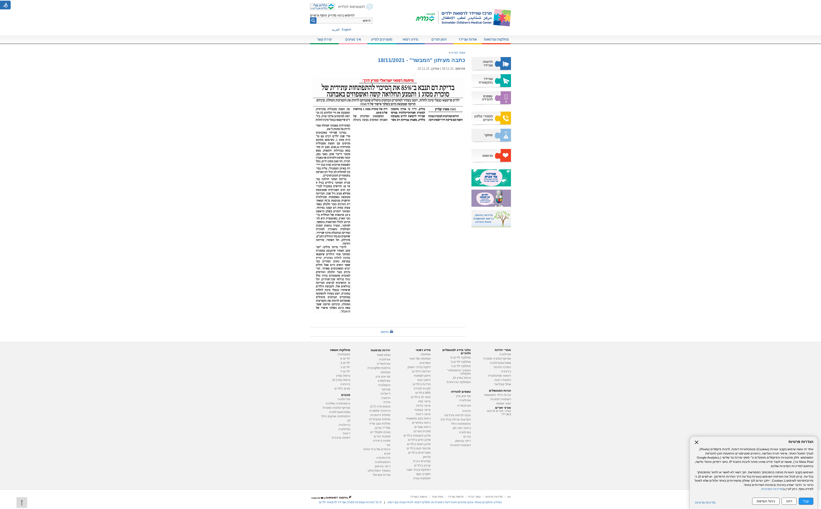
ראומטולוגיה (382, 462)
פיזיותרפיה (383, 457)
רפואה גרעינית (341, 437)
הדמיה (466, 411)
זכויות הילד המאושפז (497, 395)
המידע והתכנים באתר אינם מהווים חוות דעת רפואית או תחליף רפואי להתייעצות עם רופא (445, 502)
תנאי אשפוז (503, 403)
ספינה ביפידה (381, 440)
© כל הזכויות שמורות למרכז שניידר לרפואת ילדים (350, 502)
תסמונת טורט (422, 478)
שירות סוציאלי (381, 475)
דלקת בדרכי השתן (419, 367)
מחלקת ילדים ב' (460, 361)
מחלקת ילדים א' (460, 357)
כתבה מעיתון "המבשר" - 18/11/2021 (421, 60)
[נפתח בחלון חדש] (427, 17)
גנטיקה (386, 389)
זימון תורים (439, 39)
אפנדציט (425, 362)
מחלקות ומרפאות (496, 39)
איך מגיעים (353, 39)
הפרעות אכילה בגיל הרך (455, 419)
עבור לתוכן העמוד (411, 4)
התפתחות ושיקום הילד (335, 416)
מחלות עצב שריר (379, 423)
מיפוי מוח (424, 401)
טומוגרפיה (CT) (380, 406)
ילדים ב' (345, 362)
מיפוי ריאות (423, 414)
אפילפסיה (384, 380)
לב (348, 420)
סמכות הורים (382, 436)
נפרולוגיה (465, 432)
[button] (313, 20)
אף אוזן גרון (463, 396)
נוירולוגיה (344, 424)
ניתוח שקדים (422, 427)
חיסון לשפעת (422, 375)
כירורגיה (506, 371)
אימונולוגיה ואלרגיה (338, 403)
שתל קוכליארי (502, 384)
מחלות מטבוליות (379, 419)
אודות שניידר (467, 39)
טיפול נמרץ (343, 375)
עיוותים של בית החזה (376, 449)
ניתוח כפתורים (421, 422)
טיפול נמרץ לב (462, 377)
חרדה (386, 402)
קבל (806, 501)
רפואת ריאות (503, 380)
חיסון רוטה (424, 380)
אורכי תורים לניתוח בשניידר (499, 412)
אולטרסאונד (383, 355)
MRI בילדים (423, 392)
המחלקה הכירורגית (459, 382)
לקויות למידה (422, 388)
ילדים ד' (345, 371)
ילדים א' (345, 358)
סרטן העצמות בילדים (417, 435)
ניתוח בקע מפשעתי (418, 418)
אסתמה (426, 354)
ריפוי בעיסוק (463, 441)
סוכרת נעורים (422, 431)
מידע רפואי (410, 39)
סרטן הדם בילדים (419, 439)
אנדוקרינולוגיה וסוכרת (336, 407)
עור (388, 445)
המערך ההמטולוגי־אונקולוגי (459, 372)
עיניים (467, 436)
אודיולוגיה (344, 399)
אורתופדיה (464, 405)
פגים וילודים (342, 388)
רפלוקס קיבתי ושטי (418, 469)
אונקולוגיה (343, 354)
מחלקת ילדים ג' (461, 366)
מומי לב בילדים (421, 397)
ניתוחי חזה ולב (461, 428)
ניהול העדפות (766, 501)
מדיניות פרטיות (705, 502)
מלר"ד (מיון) (382, 427)
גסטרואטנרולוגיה (339, 412)
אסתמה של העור (420, 358)
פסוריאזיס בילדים (419, 452)
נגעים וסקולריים (380, 432)
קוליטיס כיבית (422, 461)
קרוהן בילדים (422, 465)
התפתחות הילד (461, 423)
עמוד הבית (458, 52)
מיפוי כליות (423, 405)
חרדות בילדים (422, 384)
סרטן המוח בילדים (419, 444)
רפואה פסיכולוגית (499, 375)
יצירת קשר (324, 39)
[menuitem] (496, 39)
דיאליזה (385, 393)
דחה (789, 501)
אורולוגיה (505, 354)
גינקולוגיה (384, 385)
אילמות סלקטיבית (379, 368)
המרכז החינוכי (502, 367)
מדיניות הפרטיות (772, 489)
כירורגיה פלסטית (379, 410)
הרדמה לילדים (421, 371)
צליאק (427, 457)
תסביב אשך (423, 474)
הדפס (385, 332)
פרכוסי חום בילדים (419, 448)
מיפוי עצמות (423, 410)
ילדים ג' (345, 367)
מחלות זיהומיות (380, 415)
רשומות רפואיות (500, 399)
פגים (387, 453)
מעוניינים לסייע (381, 39)
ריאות (346, 433)
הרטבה (385, 398)
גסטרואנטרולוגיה (500, 362)
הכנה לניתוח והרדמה (457, 415)
